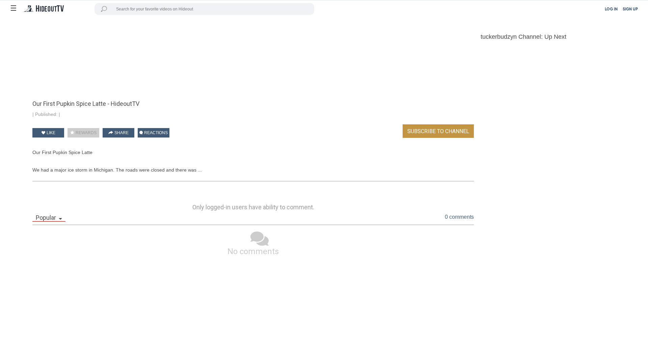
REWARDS (86, 132)
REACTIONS (155, 132)
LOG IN (611, 9)
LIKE (50, 132)
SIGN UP (630, 9)
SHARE (121, 132)
